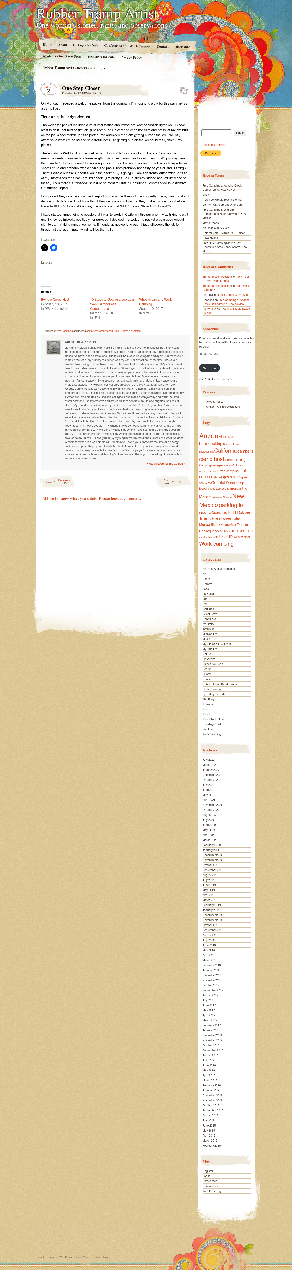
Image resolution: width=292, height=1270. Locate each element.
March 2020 (210, 840)
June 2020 (209, 825)
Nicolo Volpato (102, 1257)
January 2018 (211, 970)
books (231, 437)
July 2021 (209, 784)
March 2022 (210, 764)
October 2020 (211, 810)
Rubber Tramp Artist (97, 13)
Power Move (210, 238)
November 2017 (213, 980)
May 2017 (209, 1010)
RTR (232, 512)
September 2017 (213, 990)
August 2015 (210, 1115)
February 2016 (212, 1085)
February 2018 (212, 965)
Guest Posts (210, 614)
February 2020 (212, 845)
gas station (232, 476)
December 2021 (213, 774)
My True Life (210, 649)
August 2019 (210, 875)
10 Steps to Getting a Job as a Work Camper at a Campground (112, 304)
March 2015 (210, 1140)
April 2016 (209, 1075)
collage (216, 465)
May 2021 (209, 794)
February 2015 (212, 1145)
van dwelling (240, 530)
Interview (208, 629)
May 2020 (209, 830)
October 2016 (211, 1045)
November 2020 (213, 805)
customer (205, 471)
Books (206, 579)
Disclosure (182, 46)
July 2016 (209, 1060)
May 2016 (209, 1070)
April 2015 (209, 1135)
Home (47, 44)
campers (245, 451)
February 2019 (212, 905)
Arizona (210, 435)
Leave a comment (131, 331)
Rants (206, 679)
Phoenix (205, 512)
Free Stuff (208, 594)
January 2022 (211, 769)
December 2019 (213, 855)
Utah (225, 531)
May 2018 (209, 950)
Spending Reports (214, 694)
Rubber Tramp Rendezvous (224, 515)
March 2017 (210, 1020)
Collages (227, 465)
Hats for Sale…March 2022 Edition (224, 233)
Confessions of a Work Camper (127, 46)
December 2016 (213, 1035)
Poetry (207, 669)
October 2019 (211, 865)
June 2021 (209, 789)
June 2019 (209, 885)
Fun (205, 599)
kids (212, 488)
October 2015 (211, 1105)
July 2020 (209, 820)
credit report (106, 331)
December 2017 (213, 975)
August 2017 (210, 995)
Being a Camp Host (55, 299)
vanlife (228, 536)
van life (218, 536)
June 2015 (209, 1125)
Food (206, 589)
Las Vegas (222, 488)
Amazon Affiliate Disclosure (223, 406)
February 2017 (212, 1025)
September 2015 (213, 1110)
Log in (206, 1176)
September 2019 (213, 870)
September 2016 (213, 1050)
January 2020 (211, 850)
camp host (92, 331)
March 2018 (210, 960)
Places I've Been (213, 664)
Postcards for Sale (101, 56)
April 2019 (209, 895)
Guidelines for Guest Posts (62, 56)
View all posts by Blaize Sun (166, 463)
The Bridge (209, 699)
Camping (205, 465)
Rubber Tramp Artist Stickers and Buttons (74, 67)
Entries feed (210, 1181)
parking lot (232, 505)
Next (166, 481)
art (225, 436)
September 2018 (213, 930)
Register (208, 1171)
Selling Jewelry (212, 689)
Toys (205, 709)
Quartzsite (219, 512)
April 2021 (209, 799)
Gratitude (208, 609)
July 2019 (209, 880)
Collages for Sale (85, 45)
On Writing (209, 659)
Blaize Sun (97, 93)
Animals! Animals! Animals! (219, 569)
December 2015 (213, 1095)
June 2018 (209, 945)
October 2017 (211, 985)
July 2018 (209, 940)
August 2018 (210, 935)
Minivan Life (210, 634)
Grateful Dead (223, 482)
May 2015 (209, 1130)
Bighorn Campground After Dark (222, 204)
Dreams (207, 584)
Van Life (208, 729)
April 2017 (209, 1015)
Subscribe (209, 368)
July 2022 (209, 759)
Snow (206, 194)
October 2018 (211, 925)
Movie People (211, 223)
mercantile (238, 488)
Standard (182, 89)
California (225, 450)
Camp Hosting (235, 459)
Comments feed (212, 1186)
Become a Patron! (214, 144)
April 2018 (209, 955)
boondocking (210, 443)
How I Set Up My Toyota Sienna (222, 199)
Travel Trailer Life (213, 719)
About (62, 44)
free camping (229, 470)
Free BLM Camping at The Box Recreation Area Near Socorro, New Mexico (225, 247)
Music (206, 639)
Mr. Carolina (215, 497)
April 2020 (209, 835)
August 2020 (210, 815)
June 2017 (209, 1005)
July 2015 (209, 1120)
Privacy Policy (131, 57)
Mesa (203, 496)
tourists (230, 524)
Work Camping (64, 331)
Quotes (207, 674)
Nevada (227, 497)
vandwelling (205, 537)
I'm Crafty (208, 624)
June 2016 (209, 1065)
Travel (206, 714)
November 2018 (213, 920)
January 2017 (211, 1030)
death (215, 471)
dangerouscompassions (217, 276)
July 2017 (209, 1000)
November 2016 (213, 1040)
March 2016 (210, 1080)
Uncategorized (212, 724)
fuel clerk (216, 477)
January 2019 (211, 910)
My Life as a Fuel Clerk (217, 644)
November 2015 (213, 1100)
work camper (242, 537)
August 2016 (210, 1055)
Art (204, 574)
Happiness (209, 619)
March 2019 (210, 900)
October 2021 (211, 779)
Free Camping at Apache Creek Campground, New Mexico (222, 187)
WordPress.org (212, 1191)
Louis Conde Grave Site (233, 295)
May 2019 (209, 890)
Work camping (216, 543)
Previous (64, 481)
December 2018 (213, 915)
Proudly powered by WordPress (54, 1257)
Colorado (238, 465)
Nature (207, 654)
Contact (163, 46)
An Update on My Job (216, 228)
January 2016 (211, 1090)
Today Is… (209, 704)
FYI (205, 604)
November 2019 (213, 860)
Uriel (116, 331)
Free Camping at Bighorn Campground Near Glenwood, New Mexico (224, 213)
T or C (220, 524)
